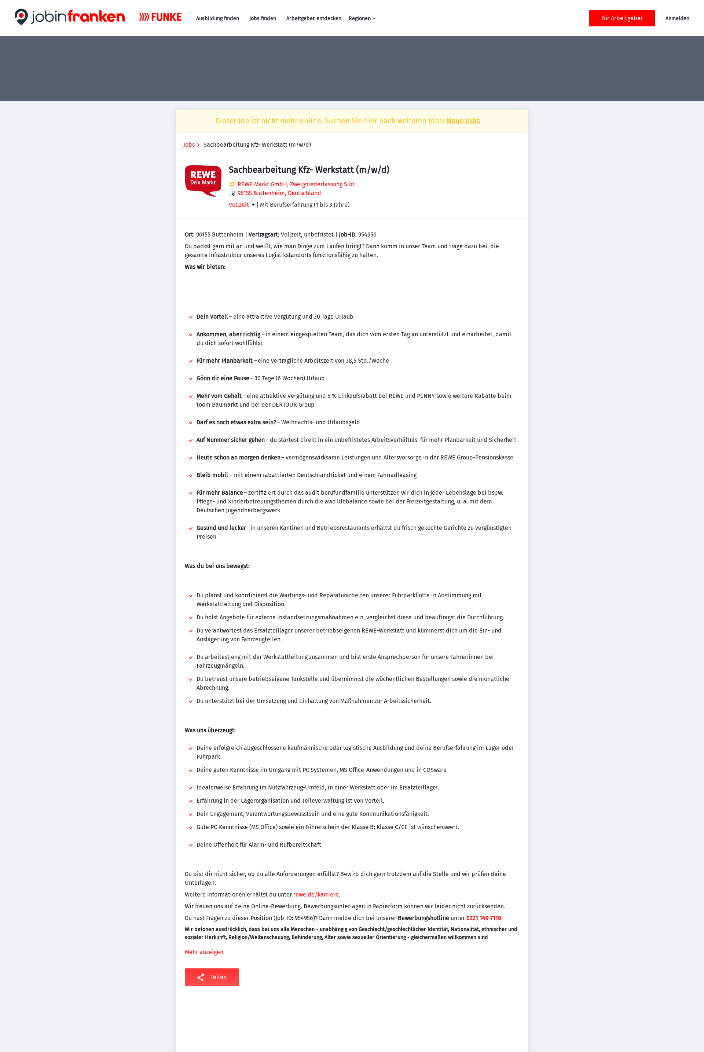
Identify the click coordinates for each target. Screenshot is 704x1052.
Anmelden (677, 18)
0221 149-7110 (483, 917)
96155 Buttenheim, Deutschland (279, 193)
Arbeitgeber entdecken (313, 18)
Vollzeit (239, 205)
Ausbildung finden (217, 18)
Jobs (189, 144)
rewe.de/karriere (316, 894)
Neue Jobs (463, 120)
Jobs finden (262, 18)
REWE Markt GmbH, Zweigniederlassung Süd (296, 184)
